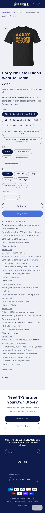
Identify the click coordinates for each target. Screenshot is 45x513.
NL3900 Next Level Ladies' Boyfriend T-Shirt (22, 133)
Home (5, 12)
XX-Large (23, 180)
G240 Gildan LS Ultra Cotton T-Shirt (21, 120)
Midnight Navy (13, 164)
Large (33, 174)
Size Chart (7, 249)
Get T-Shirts (22, 426)
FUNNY (12, 12)
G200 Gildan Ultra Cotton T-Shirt (20, 114)
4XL (23, 185)
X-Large (8, 180)
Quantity (5, 191)
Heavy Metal (23, 158)
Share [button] (7, 378)
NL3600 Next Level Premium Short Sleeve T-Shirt (22, 140)
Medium (20, 174)
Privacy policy (33, 501)
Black (7, 152)
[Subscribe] (37, 452)
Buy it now (22, 214)
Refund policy (20, 501)
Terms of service (23, 505)
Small (7, 174)
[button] (5, 4)
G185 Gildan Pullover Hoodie (18, 126)
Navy (7, 158)
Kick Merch (21, 498)
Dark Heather (23, 152)
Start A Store (22, 419)
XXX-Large (10, 185)
